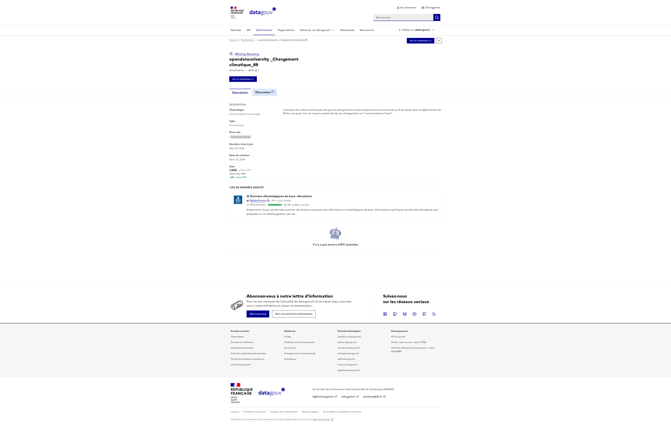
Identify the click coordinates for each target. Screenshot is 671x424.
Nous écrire (367, 30)
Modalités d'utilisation (255, 411)
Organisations (286, 30)
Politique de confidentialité (284, 411)
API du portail (398, 336)
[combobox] (406, 17)
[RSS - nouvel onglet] (434, 313)
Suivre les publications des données (248, 353)
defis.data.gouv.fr (346, 359)
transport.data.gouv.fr (349, 347)
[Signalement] (439, 40)
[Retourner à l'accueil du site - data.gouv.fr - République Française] (271, 393)
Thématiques (237, 336)
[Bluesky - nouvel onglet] (404, 313)
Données (236, 30)
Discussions (264, 92)
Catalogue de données (242, 347)
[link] (406, 7)
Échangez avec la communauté (299, 353)
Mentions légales (310, 411)
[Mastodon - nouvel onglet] (394, 313)
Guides (287, 336)
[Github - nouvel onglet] (424, 313)
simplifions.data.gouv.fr (349, 336)
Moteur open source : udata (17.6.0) (408, 342)
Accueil (233, 40)
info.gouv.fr (348, 397)
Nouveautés (347, 30)
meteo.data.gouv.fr (347, 342)
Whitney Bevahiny (247, 54)
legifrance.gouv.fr (323, 397)
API (249, 30)
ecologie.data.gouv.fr (348, 353)
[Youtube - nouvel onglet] (414, 313)
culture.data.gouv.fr (348, 364)
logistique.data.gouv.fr (349, 370)
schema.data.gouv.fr (241, 364)
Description (240, 92)
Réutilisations (264, 30)
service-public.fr (372, 397)
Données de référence (242, 342)
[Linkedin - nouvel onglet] (385, 313)
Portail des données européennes (247, 359)
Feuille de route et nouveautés (299, 342)
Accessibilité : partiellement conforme (342, 411)
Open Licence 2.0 (321, 419)
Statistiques (290, 359)
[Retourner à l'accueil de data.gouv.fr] (263, 12)
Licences (235, 411)
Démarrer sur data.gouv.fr (315, 30)
